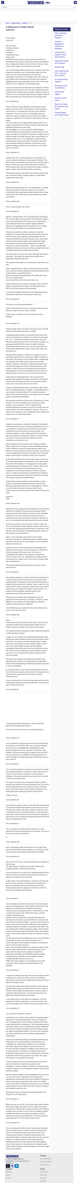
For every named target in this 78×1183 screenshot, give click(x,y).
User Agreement (45, 1158)
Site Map (9, 1172)
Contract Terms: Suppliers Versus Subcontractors (60, 55)
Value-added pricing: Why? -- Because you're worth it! (62, 73)
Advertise (43, 1178)
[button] (8, 1166)
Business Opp (59, 67)
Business (24, 23)
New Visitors (44, 1172)
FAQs (8, 1175)
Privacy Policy (45, 1165)
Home (7, 23)
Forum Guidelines (46, 1162)
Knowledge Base (15, 23)
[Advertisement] (40, 16)
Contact (8, 1178)
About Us (43, 1175)
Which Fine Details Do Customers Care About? (61, 106)
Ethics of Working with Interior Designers (60, 35)
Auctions (43, 1181)
